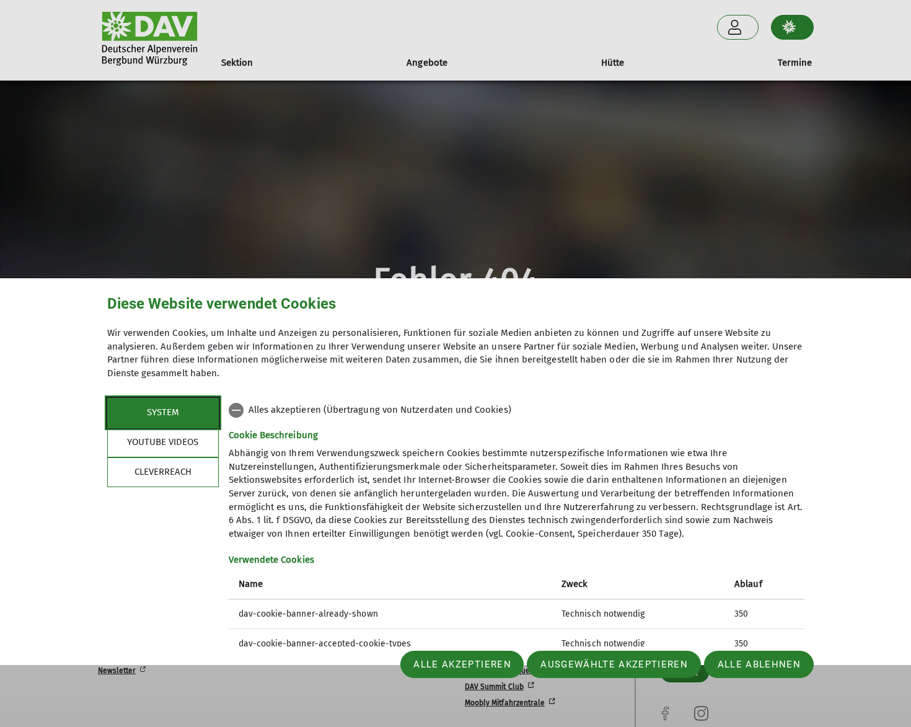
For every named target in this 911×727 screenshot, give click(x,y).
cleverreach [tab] (162, 471)
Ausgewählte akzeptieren (614, 664)
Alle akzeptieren (462, 664)
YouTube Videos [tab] (162, 441)
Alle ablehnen (759, 664)
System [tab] (163, 412)
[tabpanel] (516, 528)
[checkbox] (516, 410)
